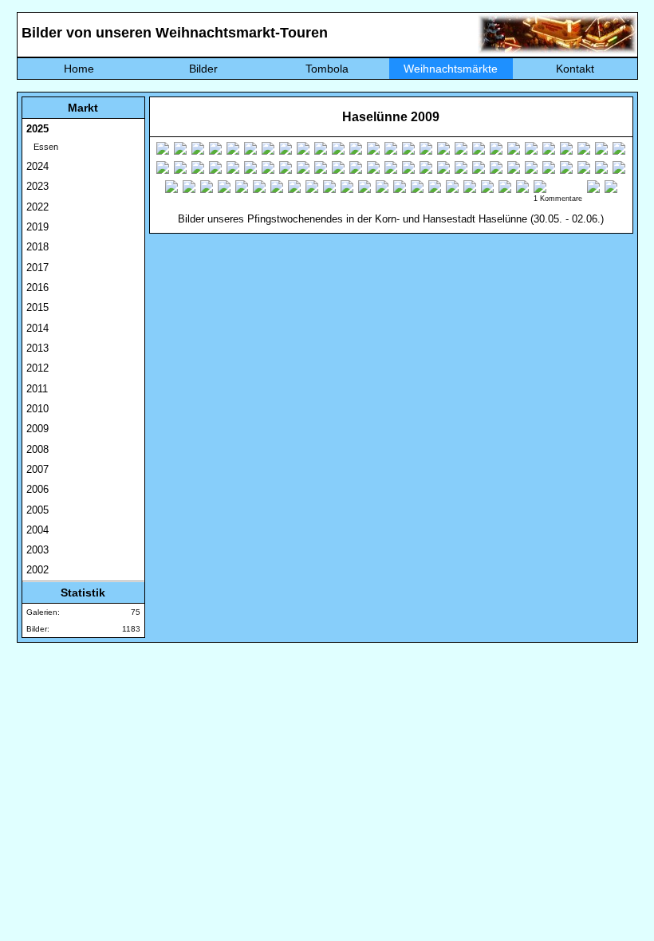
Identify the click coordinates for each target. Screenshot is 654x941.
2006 (37, 489)
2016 (37, 287)
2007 (37, 469)
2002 (37, 570)
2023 (37, 186)
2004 (37, 530)
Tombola (327, 68)
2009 (37, 429)
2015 (37, 307)
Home (79, 68)
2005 (37, 510)
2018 (37, 247)
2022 (37, 207)
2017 (37, 268)
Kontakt (575, 68)
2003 (37, 550)
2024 (37, 166)
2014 (37, 328)
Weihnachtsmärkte (451, 68)
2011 (37, 389)
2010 (37, 409)
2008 (37, 449)
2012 (37, 368)
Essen (42, 147)
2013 (37, 348)
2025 (37, 129)
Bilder (203, 68)
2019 (37, 227)
